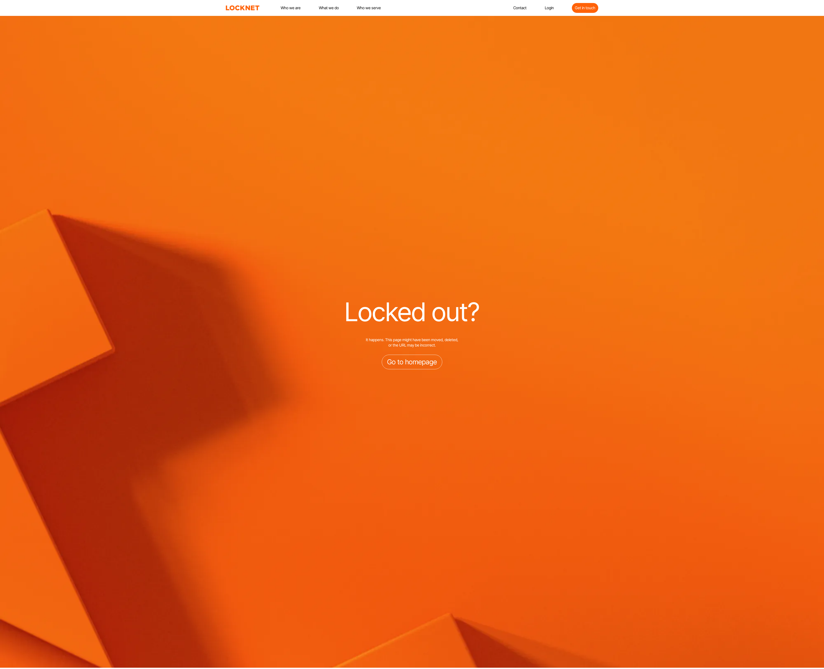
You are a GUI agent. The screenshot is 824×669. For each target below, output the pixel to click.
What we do (329, 8)
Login (549, 8)
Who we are (291, 8)
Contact (520, 8)
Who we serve (369, 8)
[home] (243, 8)
